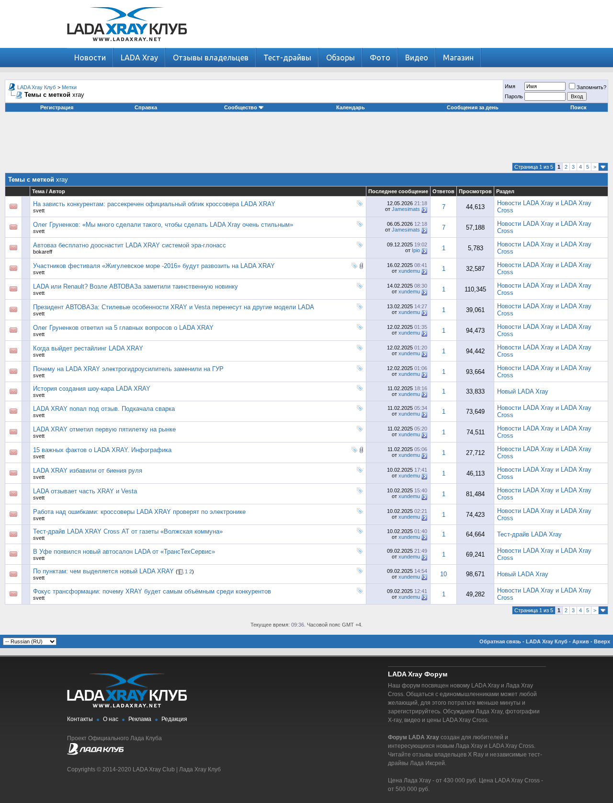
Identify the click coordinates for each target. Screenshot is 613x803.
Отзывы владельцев (211, 57)
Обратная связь (500, 641)
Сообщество (240, 107)
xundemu (409, 271)
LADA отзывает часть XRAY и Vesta (85, 491)
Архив (580, 641)
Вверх (602, 641)
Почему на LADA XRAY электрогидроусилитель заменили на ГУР (128, 368)
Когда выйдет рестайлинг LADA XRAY (88, 348)
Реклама (139, 719)
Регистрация (56, 107)
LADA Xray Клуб (36, 87)
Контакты (80, 719)
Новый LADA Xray (522, 391)
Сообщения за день (473, 107)
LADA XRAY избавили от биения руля (87, 470)
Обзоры (340, 57)
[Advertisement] (306, 141)
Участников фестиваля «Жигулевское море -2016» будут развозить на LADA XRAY (154, 265)
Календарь (350, 107)
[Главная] (127, 45)
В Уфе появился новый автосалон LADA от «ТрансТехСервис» (124, 551)
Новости (90, 57)
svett (39, 210)
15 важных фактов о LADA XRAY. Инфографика (102, 450)
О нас (110, 719)
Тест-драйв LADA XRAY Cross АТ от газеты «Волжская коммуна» (128, 531)
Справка (146, 107)
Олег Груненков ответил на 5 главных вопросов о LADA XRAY (123, 327)
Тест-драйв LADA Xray (529, 534)
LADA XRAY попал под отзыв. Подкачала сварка (104, 408)
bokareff (42, 252)
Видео (416, 57)
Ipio (416, 250)
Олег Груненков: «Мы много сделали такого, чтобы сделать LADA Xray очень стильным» (163, 224)
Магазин (458, 57)
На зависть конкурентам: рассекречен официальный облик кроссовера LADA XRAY (154, 204)
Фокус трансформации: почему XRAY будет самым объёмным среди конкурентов (152, 591)
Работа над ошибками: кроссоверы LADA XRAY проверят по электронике (139, 511)
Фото (380, 57)
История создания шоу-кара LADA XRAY (91, 388)
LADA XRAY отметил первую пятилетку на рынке (104, 429)
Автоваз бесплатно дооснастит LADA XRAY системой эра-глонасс (129, 245)
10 (443, 574)
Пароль (514, 96)
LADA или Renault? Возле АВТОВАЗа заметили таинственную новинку (135, 286)
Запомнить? (591, 87)
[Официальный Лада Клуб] (95, 753)
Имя (510, 86)
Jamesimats (406, 209)
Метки (69, 87)
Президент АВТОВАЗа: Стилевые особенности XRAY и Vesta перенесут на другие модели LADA (173, 307)
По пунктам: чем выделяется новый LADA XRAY (103, 571)
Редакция (174, 719)
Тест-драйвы (287, 57)
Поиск (578, 107)
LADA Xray (139, 57)
